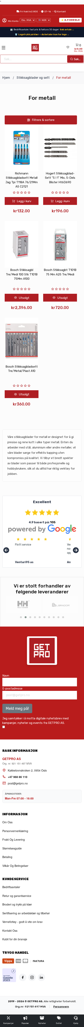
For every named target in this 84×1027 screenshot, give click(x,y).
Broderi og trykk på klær (17, 904)
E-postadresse (12, 688)
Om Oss (7, 822)
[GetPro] (35, 47)
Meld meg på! (17, 708)
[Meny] (3, 48)
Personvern (61, 1006)
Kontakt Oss (9, 930)
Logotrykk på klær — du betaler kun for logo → (43, 34)
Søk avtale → (67, 29)
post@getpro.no (18, 783)
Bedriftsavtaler (11, 887)
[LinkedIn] (41, 977)
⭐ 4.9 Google (70, 20)
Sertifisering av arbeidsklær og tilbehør (26, 913)
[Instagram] (32, 977)
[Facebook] (22, 977)
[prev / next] (21, 617)
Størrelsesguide (12, 848)
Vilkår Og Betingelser (15, 866)
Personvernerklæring (15, 831)
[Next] (76, 550)
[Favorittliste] (67, 47)
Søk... (76, 59)
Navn (5, 675)
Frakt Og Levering (13, 839)
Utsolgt (23, 298)
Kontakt (61, 11)
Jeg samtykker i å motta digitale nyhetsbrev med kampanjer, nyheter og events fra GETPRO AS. (35, 721)
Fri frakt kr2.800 (29, 11)
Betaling (7, 857)
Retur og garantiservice (16, 896)
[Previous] (6, 550)
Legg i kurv (23, 201)
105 (52, 522)
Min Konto (13, 21)
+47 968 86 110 (17, 777)
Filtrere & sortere (43, 120)
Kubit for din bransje (14, 939)
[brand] (23, 604)
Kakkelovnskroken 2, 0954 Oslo (27, 770)
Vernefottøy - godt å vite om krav (22, 922)
